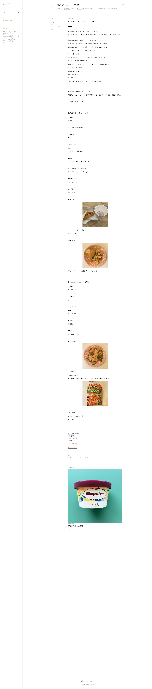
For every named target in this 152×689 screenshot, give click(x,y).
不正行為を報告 (7, 20)
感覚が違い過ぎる (76, 526)
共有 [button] (52, 18)
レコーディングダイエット (57, 27)
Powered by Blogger (88, 681)
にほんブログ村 (72, 438)
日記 (52, 29)
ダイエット (53, 25)
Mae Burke (91, 684)
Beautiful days (67, 5)
